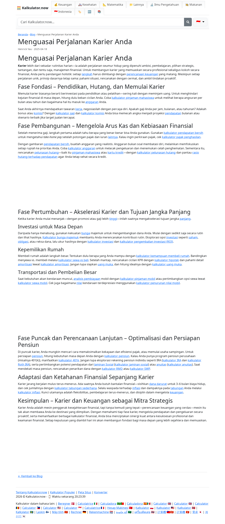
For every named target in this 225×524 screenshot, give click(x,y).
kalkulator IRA (172, 360)
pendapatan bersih (56, 144)
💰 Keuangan (63, 5)
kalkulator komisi (92, 113)
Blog (32, 34)
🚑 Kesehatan (87, 5)
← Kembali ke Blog (30, 476)
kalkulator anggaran (81, 148)
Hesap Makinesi (117, 508)
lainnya (113, 137)
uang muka (105, 264)
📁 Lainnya (136, 5)
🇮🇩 (63, 12)
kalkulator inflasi (29, 392)
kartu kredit (115, 152)
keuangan (176, 392)
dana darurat (158, 384)
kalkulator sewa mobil (32, 283)
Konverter (101, 492)
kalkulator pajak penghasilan (181, 137)
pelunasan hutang (46, 152)
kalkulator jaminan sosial (131, 364)
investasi (172, 237)
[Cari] (188, 22)
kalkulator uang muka (167, 264)
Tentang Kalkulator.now (31, 492)
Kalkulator (142, 508)
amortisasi (25, 264)
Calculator (160, 504)
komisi (38, 113)
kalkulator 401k (69, 360)
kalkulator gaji (65, 113)
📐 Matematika (113, 5)
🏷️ (79, 12)
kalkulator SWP (140, 369)
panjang (185, 219)
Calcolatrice (85, 504)
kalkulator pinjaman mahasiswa (133, 98)
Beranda (23, 34)
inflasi (136, 388)
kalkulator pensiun (116, 356)
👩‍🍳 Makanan (193, 5)
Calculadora (108, 504)
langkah (87, 74)
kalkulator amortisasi (55, 264)
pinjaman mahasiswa (86, 152)
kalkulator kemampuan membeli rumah (162, 256)
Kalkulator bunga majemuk (61, 237)
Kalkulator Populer (62, 492)
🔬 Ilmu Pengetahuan (164, 5)
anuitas (161, 364)
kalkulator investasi (100, 242)
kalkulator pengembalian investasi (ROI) (146, 242)
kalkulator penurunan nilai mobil (158, 283)
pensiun (37, 356)
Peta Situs (84, 492)
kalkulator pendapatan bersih (183, 133)
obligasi (23, 242)
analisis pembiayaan (86, 279)
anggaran (91, 102)
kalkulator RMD (112, 369)
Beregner (64, 504)
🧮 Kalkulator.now (32, 7)
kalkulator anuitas (180, 364)
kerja (78, 109)
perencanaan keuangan (142, 74)
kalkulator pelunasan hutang (156, 152)
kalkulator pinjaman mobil (137, 279)
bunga (85, 233)
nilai (79, 283)
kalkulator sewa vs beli (73, 260)
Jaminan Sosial (103, 364)
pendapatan (173, 113)
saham (193, 237)
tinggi (113, 219)
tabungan (177, 388)
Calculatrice (92, 508)
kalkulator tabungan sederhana (75, 388)
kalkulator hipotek (167, 260)
